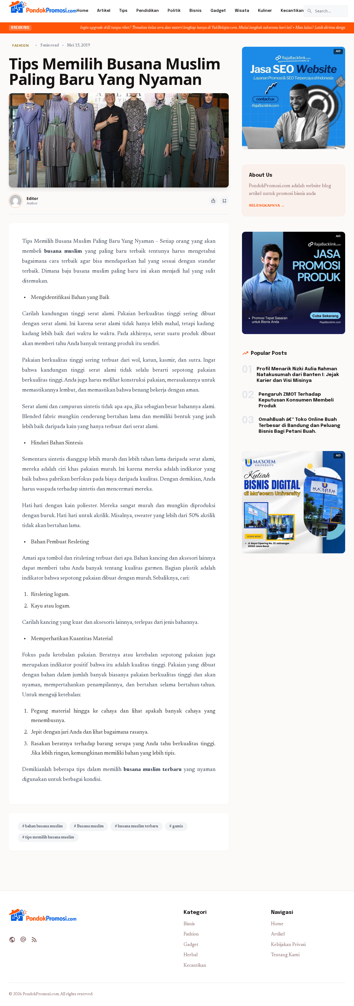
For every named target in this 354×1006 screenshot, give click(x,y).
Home (82, 11)
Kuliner (265, 11)
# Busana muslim (89, 826)
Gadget (218, 11)
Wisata (242, 11)
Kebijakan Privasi (288, 945)
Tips (123, 11)
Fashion (191, 934)
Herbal (191, 955)
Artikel (103, 11)
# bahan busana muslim (42, 826)
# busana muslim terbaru (136, 826)
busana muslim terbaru (153, 769)
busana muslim (63, 251)
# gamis (176, 826)
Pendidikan (147, 11)
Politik (174, 11)
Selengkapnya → (266, 205)
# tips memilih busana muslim (48, 838)
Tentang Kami (285, 955)
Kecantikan (292, 11)
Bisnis (195, 11)
